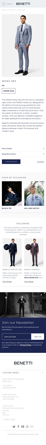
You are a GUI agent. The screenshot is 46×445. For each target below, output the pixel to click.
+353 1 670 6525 (8, 399)
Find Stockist (11, 161)
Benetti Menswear (20, 434)
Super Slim (8, 91)
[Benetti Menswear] (23, 4)
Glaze (36, 434)
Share (40, 162)
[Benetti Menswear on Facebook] (18, 427)
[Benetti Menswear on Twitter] (14, 427)
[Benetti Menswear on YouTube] (23, 427)
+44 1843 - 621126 (9, 419)
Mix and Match (34, 195)
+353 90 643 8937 (9, 388)
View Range (28, 281)
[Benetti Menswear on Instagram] (27, 427)
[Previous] (5, 260)
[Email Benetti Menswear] (32, 427)
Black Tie (12, 195)
